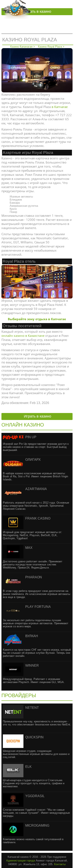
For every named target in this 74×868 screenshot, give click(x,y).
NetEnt (32, 707)
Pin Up (30, 437)
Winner (32, 665)
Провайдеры (18, 695)
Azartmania (36, 489)
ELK (28, 766)
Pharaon (33, 577)
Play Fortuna (38, 606)
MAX (28, 547)
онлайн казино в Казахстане (22, 336)
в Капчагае (60, 107)
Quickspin (34, 737)
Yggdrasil (35, 796)
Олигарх (33, 459)
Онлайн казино (22, 425)
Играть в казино (37, 11)
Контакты (60, 864)
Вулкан (31, 636)
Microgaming (37, 825)
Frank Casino (37, 518)
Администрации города (20, 860)
